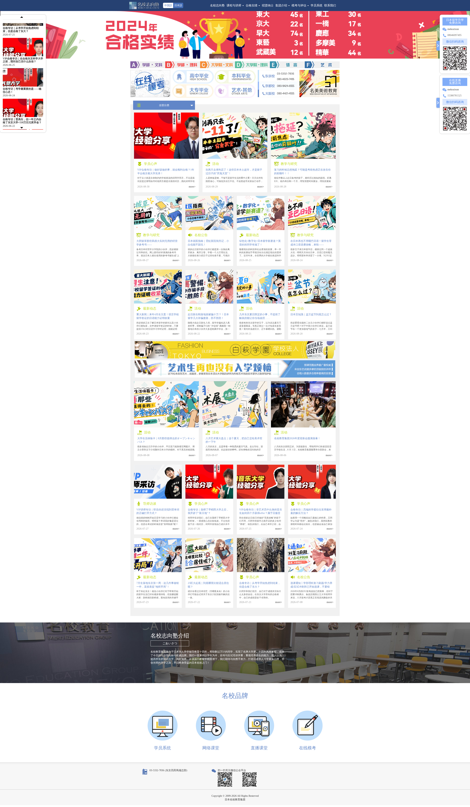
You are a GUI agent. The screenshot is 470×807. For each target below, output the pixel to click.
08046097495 (454, 35)
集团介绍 (281, 5)
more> (192, 186)
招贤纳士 (268, 5)
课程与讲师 (234, 5)
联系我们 (330, 5)
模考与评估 (299, 5)
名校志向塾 (217, 5)
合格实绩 (252, 5)
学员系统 (316, 5)
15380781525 (454, 95)
